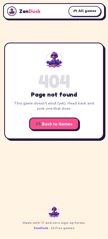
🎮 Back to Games (54, 123)
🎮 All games (84, 11)
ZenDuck (41, 228)
